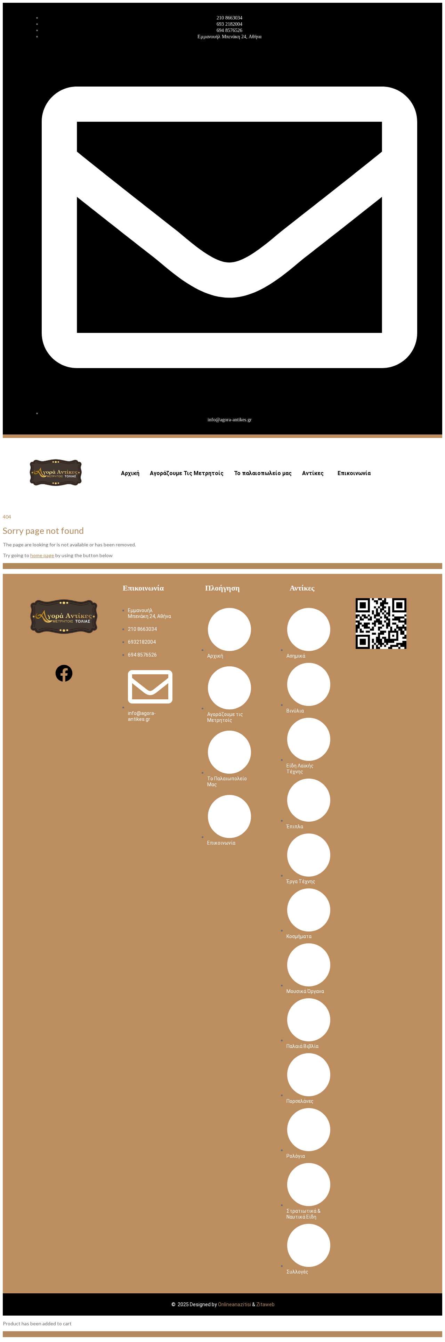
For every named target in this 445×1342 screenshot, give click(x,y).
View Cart (14, 1334)
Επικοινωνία (354, 473)
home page (42, 555)
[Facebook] (64, 673)
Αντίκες (313, 473)
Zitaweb (265, 1304)
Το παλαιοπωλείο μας (263, 473)
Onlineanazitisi (234, 1304)
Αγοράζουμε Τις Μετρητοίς (187, 473)
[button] (314, 473)
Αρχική (130, 473)
